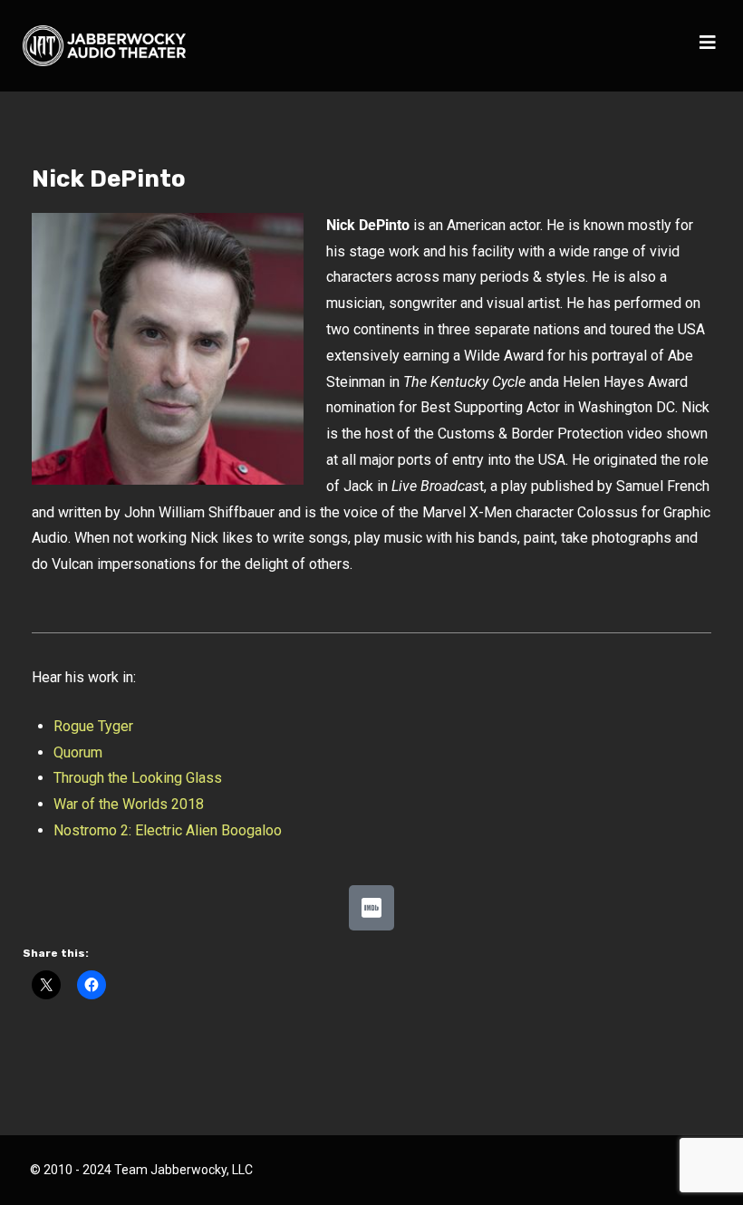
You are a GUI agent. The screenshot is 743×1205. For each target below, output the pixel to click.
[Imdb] (371, 907)
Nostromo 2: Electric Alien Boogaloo (167, 830)
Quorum (77, 752)
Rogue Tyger (93, 726)
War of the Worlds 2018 (128, 804)
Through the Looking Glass (137, 777)
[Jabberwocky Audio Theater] (104, 46)
